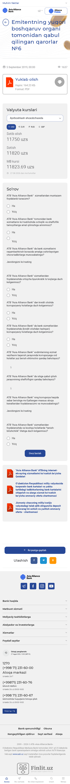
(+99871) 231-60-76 (17, 682)
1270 (6, 663)
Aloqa (59, 734)
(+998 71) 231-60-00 (18, 668)
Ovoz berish (35, 453)
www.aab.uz (18, 754)
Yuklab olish (26, 79)
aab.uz (12, 11)
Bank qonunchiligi (29, 728)
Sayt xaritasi (45, 734)
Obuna (48, 728)
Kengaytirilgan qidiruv (21, 734)
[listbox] (35, 118)
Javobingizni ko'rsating (19, 261)
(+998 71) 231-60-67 (18, 695)
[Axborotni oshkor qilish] (6, 22)
